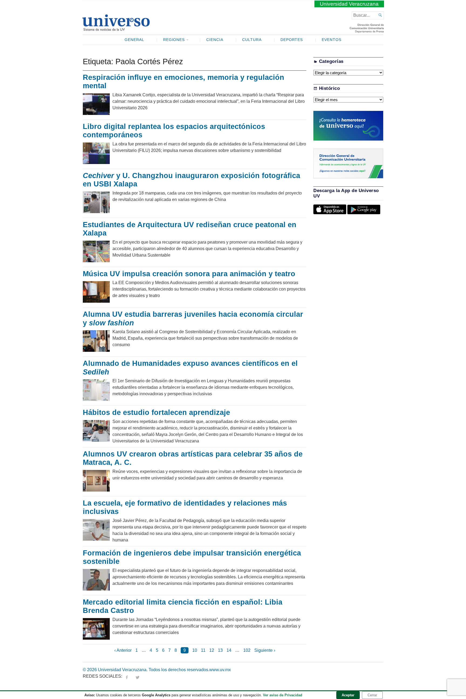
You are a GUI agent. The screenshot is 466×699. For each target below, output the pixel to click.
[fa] (126, 676)
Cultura (252, 40)
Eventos (331, 40)
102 (247, 650)
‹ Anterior (123, 650)
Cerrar (372, 695)
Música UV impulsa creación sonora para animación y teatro (189, 274)
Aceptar (348, 695)
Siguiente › (264, 650)
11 (203, 650)
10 (194, 650)
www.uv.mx (220, 669)
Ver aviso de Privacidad (282, 695)
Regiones (174, 40)
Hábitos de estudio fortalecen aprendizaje (156, 412)
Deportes (291, 40)
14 (229, 650)
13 (220, 650)
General (134, 40)
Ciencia (214, 40)
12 (211, 650)
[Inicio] (116, 29)
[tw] (137, 676)
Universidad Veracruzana (349, 4)
